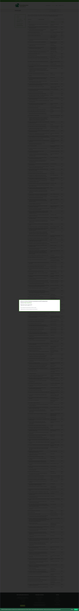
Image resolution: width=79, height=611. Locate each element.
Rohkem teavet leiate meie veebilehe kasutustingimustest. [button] (52, 609)
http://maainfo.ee (28, 302)
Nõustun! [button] (76, 609)
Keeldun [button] (72, 609)
